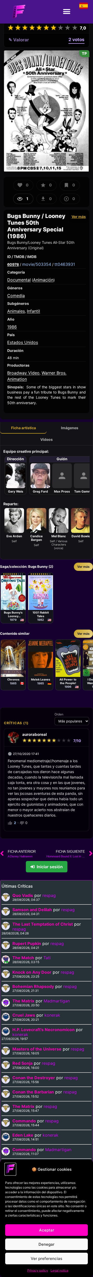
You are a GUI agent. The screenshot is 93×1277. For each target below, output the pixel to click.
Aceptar (46, 1230)
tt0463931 (65, 264)
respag (49, 895)
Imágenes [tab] (69, 428)
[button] (66, 12)
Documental (19, 279)
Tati (47, 957)
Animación (43, 279)
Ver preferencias (46, 1258)
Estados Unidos (22, 342)
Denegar (46, 1244)
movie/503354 (36, 264)
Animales (16, 311)
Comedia (16, 295)
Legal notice (59, 1270)
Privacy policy (37, 1270)
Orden (59, 714)
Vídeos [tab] (46, 439)
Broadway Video (23, 372)
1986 (12, 326)
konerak (52, 1015)
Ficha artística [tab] (23, 428)
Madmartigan (57, 1000)
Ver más (79, 216)
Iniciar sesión (50, 866)
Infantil (33, 311)
